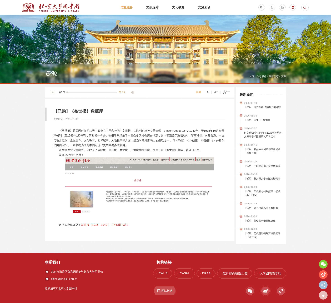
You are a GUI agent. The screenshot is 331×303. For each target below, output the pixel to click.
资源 (283, 76)
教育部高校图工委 (235, 273)
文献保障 (152, 7)
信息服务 (127, 7)
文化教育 (178, 7)
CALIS (163, 273)
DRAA (206, 273)
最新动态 (274, 76)
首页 (251, 76)
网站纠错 (166, 290)
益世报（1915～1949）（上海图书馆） (105, 224)
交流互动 (204, 7)
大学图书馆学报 (270, 273)
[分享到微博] (323, 274)
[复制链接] (323, 285)
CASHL (185, 273)
